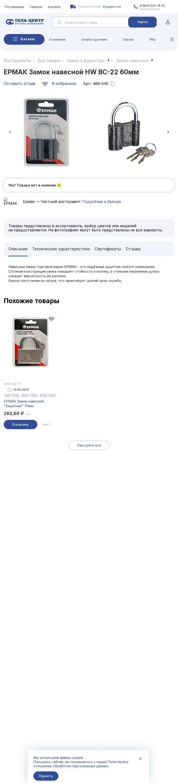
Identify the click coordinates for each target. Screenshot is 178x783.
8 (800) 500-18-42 (152, 5)
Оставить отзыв (19, 83)
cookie (77, 757)
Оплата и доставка (94, 39)
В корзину (20, 424)
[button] (10, 132)
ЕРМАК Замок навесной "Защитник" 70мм (24, 403)
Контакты (54, 7)
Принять (46, 776)
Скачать (128, 39)
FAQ (152, 39)
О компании (57, 39)
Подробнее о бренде (101, 201)
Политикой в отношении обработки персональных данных (80, 764)
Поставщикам (14, 7)
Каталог (28, 39)
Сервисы (36, 7)
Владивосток (112, 6)
